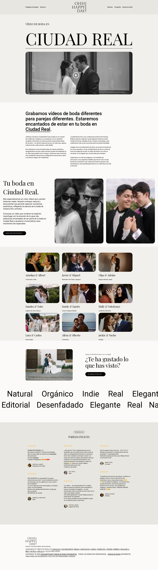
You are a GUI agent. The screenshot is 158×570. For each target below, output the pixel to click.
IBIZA (27, 551)
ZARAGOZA (56, 549)
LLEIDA (93, 549)
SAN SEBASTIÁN (67, 549)
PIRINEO (116, 549)
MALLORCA (124, 549)
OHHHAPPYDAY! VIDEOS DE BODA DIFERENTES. (59, 554)
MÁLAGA (40, 551)
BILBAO (77, 549)
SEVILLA (33, 551)
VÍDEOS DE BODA (114, 554)
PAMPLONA (101, 549)
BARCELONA (85, 549)
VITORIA (109, 549)
